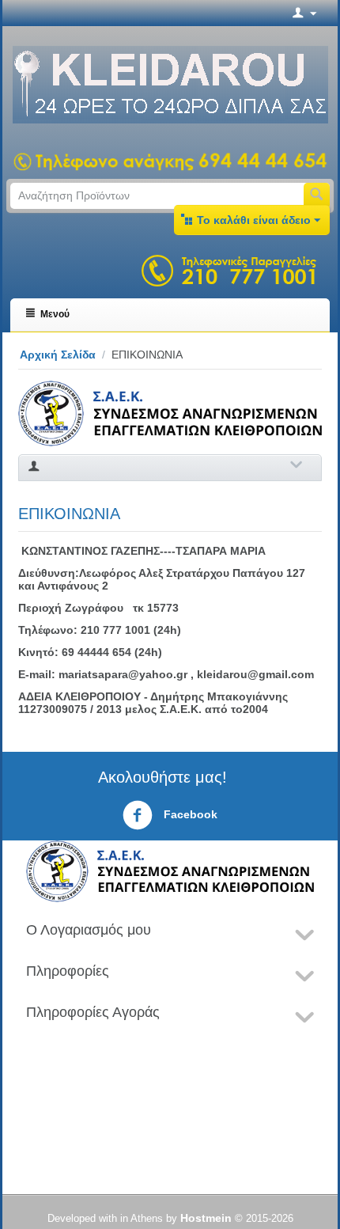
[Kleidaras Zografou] (170, 84)
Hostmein (206, 1218)
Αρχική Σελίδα (58, 354)
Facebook (189, 814)
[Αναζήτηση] (317, 196)
